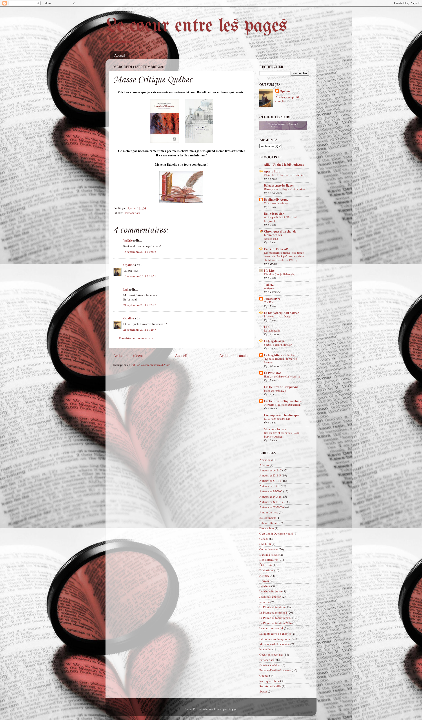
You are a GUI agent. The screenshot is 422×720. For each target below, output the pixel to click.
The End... (269, 302)
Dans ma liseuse (269, 555)
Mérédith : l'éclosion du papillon (282, 405)
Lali (126, 289)
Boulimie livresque (276, 199)
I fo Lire (269, 270)
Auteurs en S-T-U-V (271, 502)
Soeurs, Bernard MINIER (278, 344)
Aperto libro (272, 171)
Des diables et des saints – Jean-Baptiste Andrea (282, 434)
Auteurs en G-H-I (270, 481)
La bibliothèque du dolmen (281, 313)
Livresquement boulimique (281, 415)
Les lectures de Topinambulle (283, 401)
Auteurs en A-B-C (270, 470)
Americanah (271, 238)
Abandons (265, 460)
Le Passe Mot (272, 373)
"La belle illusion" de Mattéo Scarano (280, 360)
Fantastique (266, 570)
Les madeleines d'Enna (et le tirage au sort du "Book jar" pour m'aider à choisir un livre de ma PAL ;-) (284, 256)
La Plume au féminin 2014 (275, 623)
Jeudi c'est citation (270, 597)
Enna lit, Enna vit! (276, 249)
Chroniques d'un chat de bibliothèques (280, 233)
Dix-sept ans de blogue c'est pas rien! (285, 189)
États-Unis (265, 565)
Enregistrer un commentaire (136, 338)
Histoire (264, 575)
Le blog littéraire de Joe (279, 355)
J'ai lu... (269, 284)
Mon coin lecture (275, 429)
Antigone (269, 288)
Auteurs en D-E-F (270, 475)
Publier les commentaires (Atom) (151, 365)
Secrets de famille (270, 686)
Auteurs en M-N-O (270, 491)
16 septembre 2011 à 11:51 (139, 276)
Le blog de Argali (275, 341)
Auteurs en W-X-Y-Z (272, 507)
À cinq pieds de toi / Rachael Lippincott (280, 219)
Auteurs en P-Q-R (270, 496)
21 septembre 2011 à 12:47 (139, 330)
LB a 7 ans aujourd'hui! (277, 419)
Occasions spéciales (271, 654)
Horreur (264, 581)
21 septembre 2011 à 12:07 (139, 305)
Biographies (266, 528)
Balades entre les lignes (279, 185)
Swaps (263, 691)
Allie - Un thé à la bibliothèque (284, 164)
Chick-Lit (265, 544)
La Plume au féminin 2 (273, 612)
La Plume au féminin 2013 (275, 618)
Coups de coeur (268, 549)
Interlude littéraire (270, 591)
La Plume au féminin (272, 607)
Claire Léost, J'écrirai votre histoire (284, 175)
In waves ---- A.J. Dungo (277, 316)
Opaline (128, 265)
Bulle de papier (274, 213)
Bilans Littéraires (269, 523)
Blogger (232, 709)
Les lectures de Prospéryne (281, 387)
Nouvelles (265, 649)
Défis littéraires (268, 560)
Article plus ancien (234, 355)
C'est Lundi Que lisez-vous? (276, 533)
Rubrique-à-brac (269, 681)
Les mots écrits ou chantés (275, 634)
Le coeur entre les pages (196, 26)
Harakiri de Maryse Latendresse (282, 376)
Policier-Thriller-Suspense (275, 670)
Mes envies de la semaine (274, 644)
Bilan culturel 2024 (275, 390)
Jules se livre (272, 299)
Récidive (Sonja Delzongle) (279, 274)
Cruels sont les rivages (276, 203)
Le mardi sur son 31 (271, 628)
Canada (263, 539)
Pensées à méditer (270, 665)
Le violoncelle (272, 330)
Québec (264, 676)
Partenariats (132, 213)
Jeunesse (264, 602)
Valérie (128, 240)
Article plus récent (128, 355)
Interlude (265, 586)
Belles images (267, 518)
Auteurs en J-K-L (269, 486)
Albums (264, 465)
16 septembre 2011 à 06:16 (139, 252)
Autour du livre (268, 512)
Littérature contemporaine (275, 639)
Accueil (119, 55)
